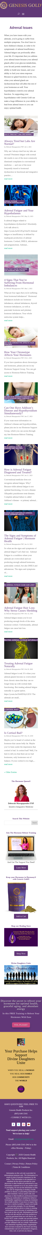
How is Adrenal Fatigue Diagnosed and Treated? (18, 471)
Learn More (21, 868)
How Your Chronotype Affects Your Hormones (17, 353)
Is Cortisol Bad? (13, 732)
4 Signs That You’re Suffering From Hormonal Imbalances (19, 282)
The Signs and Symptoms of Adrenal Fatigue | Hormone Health (20, 538)
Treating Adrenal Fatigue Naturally (18, 665)
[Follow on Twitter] (18, 1124)
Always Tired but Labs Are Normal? (19, 142)
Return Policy (31, 1164)
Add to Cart (21, 916)
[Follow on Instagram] (23, 1124)
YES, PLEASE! (21, 1025)
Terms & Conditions (21, 1167)
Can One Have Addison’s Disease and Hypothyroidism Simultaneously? (20, 410)
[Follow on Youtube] (28, 1124)
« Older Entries (10, 772)
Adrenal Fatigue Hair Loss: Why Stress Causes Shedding (20, 609)
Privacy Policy (18, 1164)
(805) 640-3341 (21, 1113)
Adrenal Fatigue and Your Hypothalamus (18, 212)
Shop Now (21, 953)
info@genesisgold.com (23, 1139)
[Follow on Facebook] (13, 1124)
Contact (8, 1164)
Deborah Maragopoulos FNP (14, 147)
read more (8, 179)
